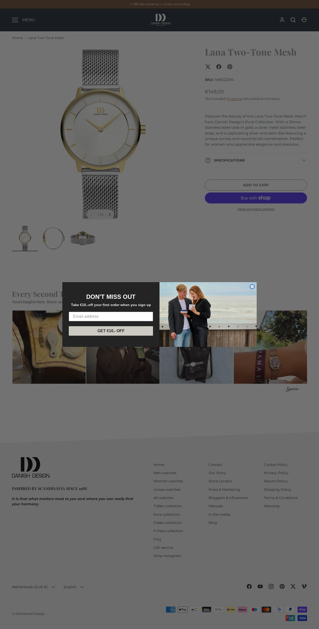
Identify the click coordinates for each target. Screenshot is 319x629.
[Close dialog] (252, 286)
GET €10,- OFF (111, 331)
